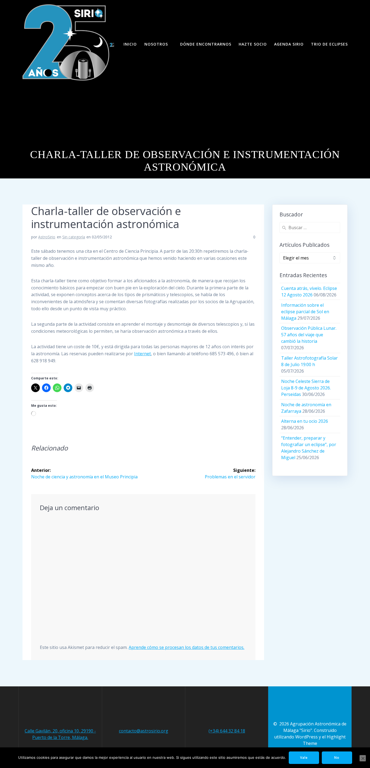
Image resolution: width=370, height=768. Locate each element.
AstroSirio (46, 236)
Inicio (130, 44)
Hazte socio (253, 44)
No (336, 757)
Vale (304, 757)
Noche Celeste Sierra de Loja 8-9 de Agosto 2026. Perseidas (306, 387)
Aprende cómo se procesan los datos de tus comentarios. (186, 647)
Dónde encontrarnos (205, 44)
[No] (362, 758)
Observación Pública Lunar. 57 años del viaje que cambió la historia (308, 334)
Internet (142, 354)
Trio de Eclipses (329, 44)
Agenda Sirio (289, 44)
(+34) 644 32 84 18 (227, 731)
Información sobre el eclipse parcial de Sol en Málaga (305, 311)
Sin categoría (73, 236)
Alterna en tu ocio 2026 (304, 421)
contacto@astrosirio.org (143, 731)
